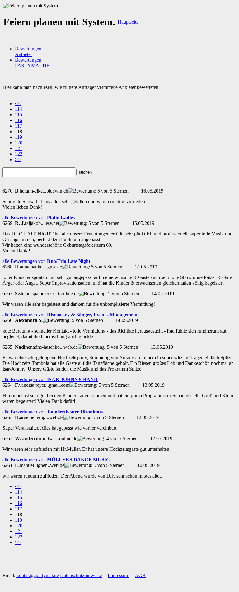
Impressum (118, 575)
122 (18, 153)
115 (18, 114)
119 (18, 137)
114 (18, 109)
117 (18, 125)
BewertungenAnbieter (28, 51)
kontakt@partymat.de (37, 575)
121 (18, 148)
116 (18, 120)
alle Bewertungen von (38, 217)
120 (18, 142)
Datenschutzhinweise (81, 575)
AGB (140, 575)
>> (18, 159)
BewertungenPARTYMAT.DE (32, 62)
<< (18, 103)
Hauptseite (128, 22)
